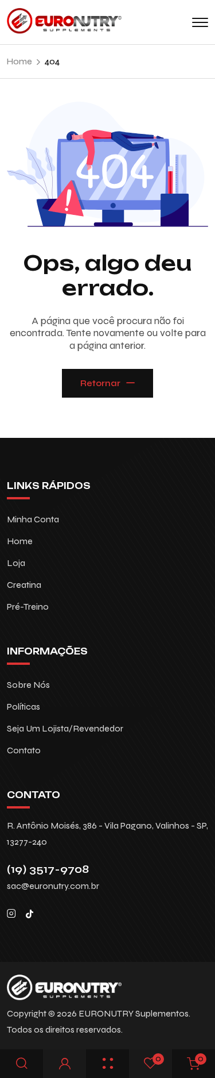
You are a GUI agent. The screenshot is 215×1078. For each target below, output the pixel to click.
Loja (16, 562)
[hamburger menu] (200, 22)
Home (20, 541)
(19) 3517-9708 (48, 869)
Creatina (24, 584)
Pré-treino (28, 606)
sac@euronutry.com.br (53, 885)
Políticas (23, 706)
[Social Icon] (11, 913)
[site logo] (64, 29)
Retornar (100, 383)
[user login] (65, 1064)
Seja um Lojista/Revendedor (65, 728)
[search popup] (22, 1064)
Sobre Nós (28, 684)
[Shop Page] (108, 1064)
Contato (24, 750)
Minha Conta (33, 519)
